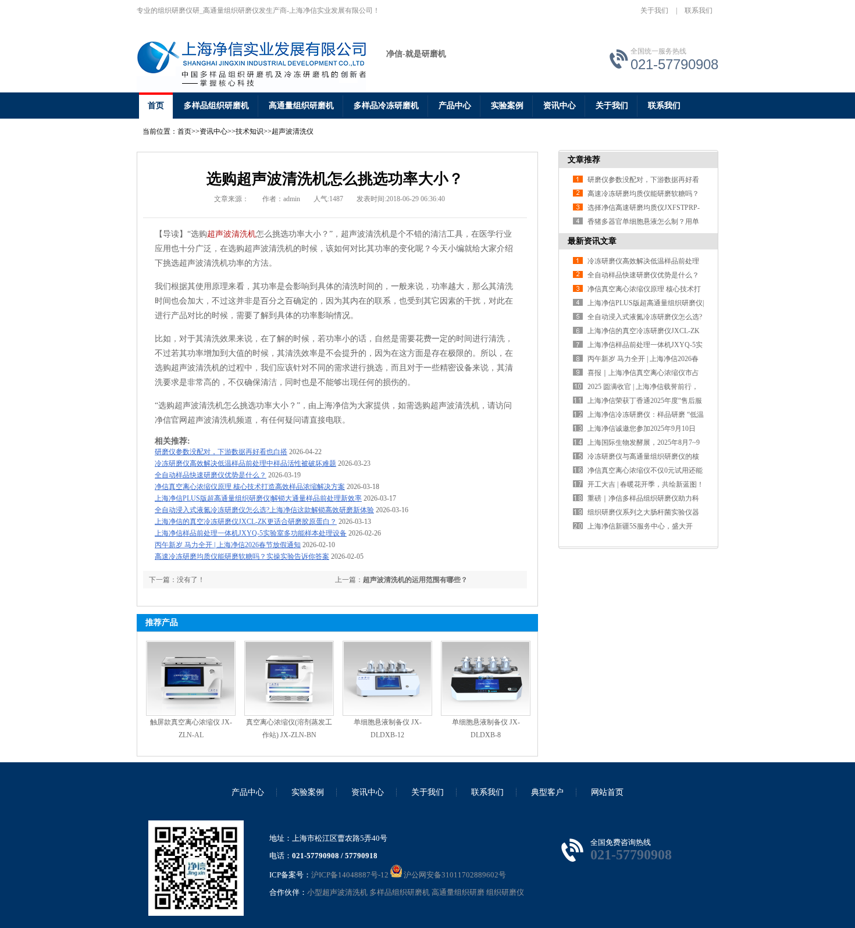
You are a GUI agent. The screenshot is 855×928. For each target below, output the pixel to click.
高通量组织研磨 (458, 892)
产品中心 (455, 105)
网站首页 (607, 792)
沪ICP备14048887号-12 (350, 874)
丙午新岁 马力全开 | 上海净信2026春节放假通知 (228, 545)
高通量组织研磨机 (301, 105)
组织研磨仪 (505, 892)
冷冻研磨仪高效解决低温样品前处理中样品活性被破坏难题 (245, 463)
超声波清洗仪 (293, 131)
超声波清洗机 (231, 234)
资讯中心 (559, 105)
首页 (156, 105)
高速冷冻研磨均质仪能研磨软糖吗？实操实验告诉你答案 (242, 556)
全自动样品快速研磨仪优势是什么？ (210, 475)
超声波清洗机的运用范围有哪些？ (415, 580)
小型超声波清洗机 (337, 892)
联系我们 (698, 10)
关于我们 (654, 10)
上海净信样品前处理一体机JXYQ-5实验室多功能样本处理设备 (251, 533)
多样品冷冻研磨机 (386, 105)
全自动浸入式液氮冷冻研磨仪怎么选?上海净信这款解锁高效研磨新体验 (264, 510)
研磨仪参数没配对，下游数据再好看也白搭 (221, 452)
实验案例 (507, 105)
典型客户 (547, 792)
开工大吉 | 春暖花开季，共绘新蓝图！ (645, 484)
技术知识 (249, 131)
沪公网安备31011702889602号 (454, 874)
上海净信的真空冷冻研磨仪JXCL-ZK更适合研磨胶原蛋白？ (246, 521)
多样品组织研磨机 (216, 105)
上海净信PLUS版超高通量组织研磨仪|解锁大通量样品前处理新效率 (258, 498)
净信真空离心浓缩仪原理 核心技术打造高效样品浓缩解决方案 (250, 487)
